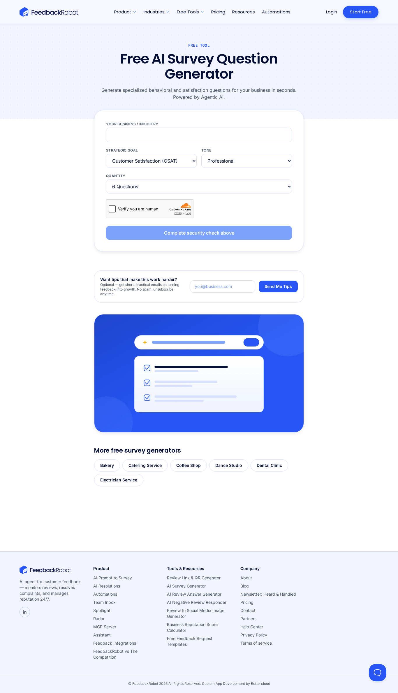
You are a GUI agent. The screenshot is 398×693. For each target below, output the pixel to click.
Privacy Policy (253, 634)
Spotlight (101, 610)
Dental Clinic (269, 465)
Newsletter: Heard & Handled (268, 594)
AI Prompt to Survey (112, 577)
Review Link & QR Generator (194, 577)
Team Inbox (104, 602)
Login (331, 12)
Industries (154, 12)
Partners (248, 618)
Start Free (360, 12)
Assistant (102, 634)
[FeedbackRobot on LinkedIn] (25, 612)
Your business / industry (132, 124)
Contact (248, 610)
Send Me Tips (278, 286)
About (246, 577)
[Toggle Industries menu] (167, 12)
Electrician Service (118, 479)
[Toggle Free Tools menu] (202, 12)
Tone (206, 150)
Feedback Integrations (114, 643)
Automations (276, 12)
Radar (99, 618)
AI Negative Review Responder (196, 602)
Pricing (218, 12)
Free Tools (188, 12)
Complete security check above (199, 233)
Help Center (251, 626)
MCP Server (104, 626)
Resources (243, 12)
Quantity (115, 176)
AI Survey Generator (186, 585)
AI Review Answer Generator (194, 594)
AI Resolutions (106, 585)
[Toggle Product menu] (134, 12)
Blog (244, 585)
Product (122, 12)
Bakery (107, 465)
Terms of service (256, 643)
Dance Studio (228, 465)
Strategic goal (122, 150)
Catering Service (145, 465)
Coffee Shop (188, 465)
